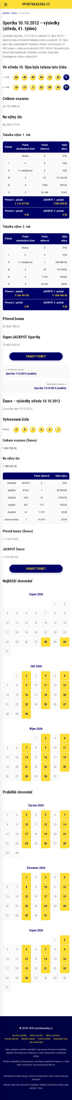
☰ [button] (5, 4)
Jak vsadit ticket (36, 1042)
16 (26, 694)
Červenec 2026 (36, 868)
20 (64, 694)
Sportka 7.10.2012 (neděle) (21, 372)
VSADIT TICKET (36, 356)
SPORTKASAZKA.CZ (36, 4)
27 (64, 704)
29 (26, 915)
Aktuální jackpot (28, 1039)
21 (26, 766)
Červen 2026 (36, 805)
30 (64, 641)
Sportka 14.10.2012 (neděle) (50, 386)
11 (45, 685)
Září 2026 (36, 666)
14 (26, 757)
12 (45, 824)
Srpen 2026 (36, 594)
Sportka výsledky (19, 1035)
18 (45, 694)
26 (45, 843)
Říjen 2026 (36, 728)
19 (45, 834)
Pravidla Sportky (11, 1039)
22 (26, 906)
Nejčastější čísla (60, 1039)
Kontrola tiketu (44, 1039)
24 (26, 843)
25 (45, 704)
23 (26, 704)
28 (45, 641)
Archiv (14, 13)
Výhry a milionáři (53, 1035)
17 (26, 834)
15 (26, 896)
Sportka (6, 13)
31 (45, 915)
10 (26, 824)
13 (64, 685)
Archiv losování (36, 1035)
